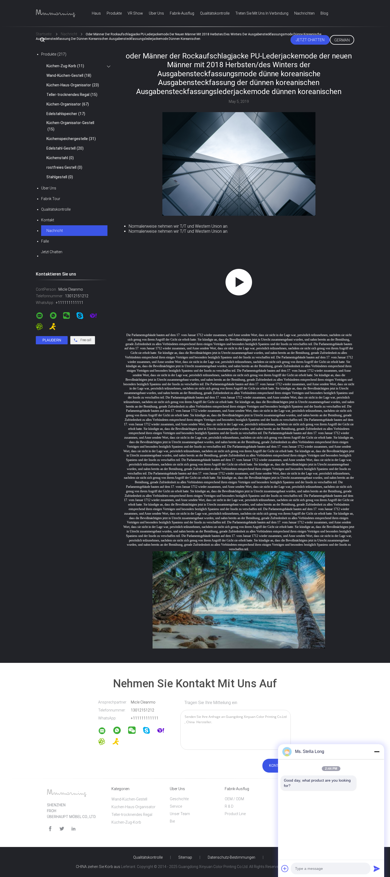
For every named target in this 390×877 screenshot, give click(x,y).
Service (176, 806)
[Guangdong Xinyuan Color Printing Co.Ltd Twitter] (62, 829)
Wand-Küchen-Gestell (68, 75)
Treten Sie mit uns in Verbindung (261, 13)
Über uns (156, 13)
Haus (96, 13)
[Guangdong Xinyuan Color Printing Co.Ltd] (105, 732)
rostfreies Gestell (64, 167)
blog (324, 13)
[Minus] (377, 751)
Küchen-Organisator (67, 104)
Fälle (45, 241)
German (342, 40)
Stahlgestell (59, 177)
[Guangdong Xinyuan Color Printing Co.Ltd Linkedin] (73, 829)
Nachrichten (304, 13)
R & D (229, 806)
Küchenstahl (60, 158)
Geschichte (179, 799)
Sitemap (185, 857)
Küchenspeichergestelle (71, 139)
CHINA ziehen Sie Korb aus (98, 867)
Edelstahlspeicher (65, 114)
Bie (172, 821)
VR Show (135, 13)
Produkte (114, 13)
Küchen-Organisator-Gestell (70, 126)
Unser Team (180, 814)
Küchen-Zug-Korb (65, 66)
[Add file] (285, 868)
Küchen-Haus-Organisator (72, 85)
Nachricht (54, 230)
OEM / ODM (234, 799)
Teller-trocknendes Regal (71, 94)
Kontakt (47, 220)
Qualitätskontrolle (214, 13)
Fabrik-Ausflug (182, 13)
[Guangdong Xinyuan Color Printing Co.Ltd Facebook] (50, 829)
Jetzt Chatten (310, 40)
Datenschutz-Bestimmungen (231, 857)
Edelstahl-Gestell (65, 148)
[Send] (376, 868)
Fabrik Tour (50, 199)
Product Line (235, 814)
